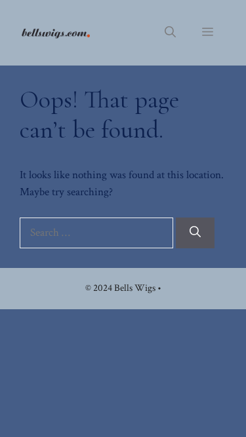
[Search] (195, 233)
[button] (170, 32)
